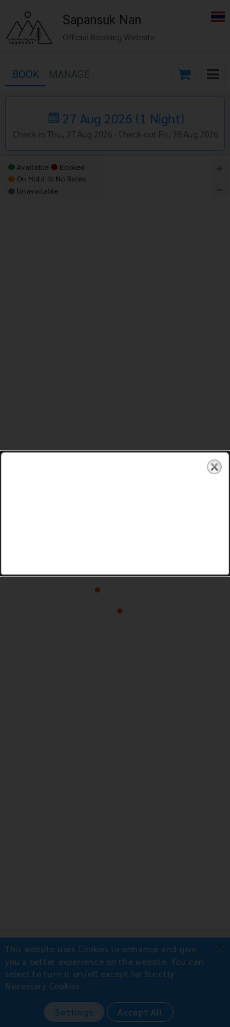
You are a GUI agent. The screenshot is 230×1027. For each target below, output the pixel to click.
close (214, 466)
